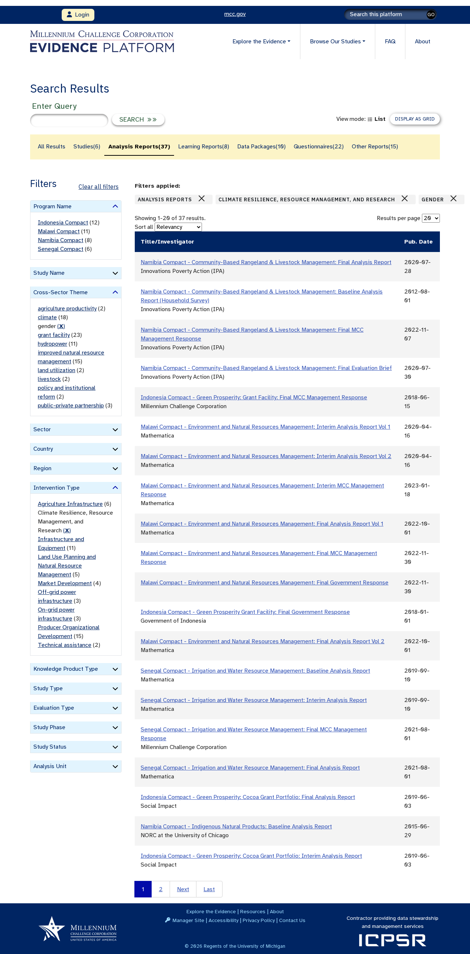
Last (209, 889)
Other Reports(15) (375, 146)
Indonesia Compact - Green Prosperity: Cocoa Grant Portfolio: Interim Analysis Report (251, 856)
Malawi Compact (59, 231)
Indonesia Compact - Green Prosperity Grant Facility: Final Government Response (245, 612)
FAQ (390, 41)
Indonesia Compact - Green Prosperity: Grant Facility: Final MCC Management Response (254, 397)
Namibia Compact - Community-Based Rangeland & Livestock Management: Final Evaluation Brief (266, 368)
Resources (252, 911)
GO (431, 14)
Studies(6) (86, 146)
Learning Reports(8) (203, 146)
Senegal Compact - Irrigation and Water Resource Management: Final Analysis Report (250, 767)
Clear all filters (99, 186)
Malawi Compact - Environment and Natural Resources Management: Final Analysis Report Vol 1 (262, 524)
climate (47, 317)
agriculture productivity (67, 308)
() (61, 326)
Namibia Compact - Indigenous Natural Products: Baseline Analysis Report (236, 826)
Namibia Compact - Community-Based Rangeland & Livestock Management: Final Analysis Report (266, 262)
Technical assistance (64, 645)
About (422, 41)
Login (80, 14)
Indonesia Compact (63, 222)
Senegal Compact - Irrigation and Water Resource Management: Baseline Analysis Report (255, 670)
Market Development (65, 583)
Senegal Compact (60, 249)
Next (183, 889)
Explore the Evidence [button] (259, 41)
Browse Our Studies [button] (335, 41)
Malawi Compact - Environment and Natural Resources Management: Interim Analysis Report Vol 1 (265, 427)
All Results (51, 146)
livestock (49, 379)
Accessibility (223, 920)
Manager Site (188, 920)
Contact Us (292, 920)
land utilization (56, 370)
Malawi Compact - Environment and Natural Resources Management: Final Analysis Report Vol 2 (262, 641)
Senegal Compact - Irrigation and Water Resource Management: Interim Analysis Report (254, 700)
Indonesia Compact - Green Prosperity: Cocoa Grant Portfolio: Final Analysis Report (248, 797)
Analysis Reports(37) (139, 146)
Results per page (398, 218)
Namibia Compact (60, 240)
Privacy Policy (259, 920)
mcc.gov (235, 14)
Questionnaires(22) (319, 146)
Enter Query (54, 106)
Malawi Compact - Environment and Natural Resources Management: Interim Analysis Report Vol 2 (266, 456)
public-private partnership (71, 405)
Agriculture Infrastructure (70, 504)
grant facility (54, 335)
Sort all (144, 227)
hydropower (52, 344)
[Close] (202, 198)
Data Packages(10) (261, 146)
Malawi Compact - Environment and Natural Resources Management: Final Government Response (264, 582)
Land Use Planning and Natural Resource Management (67, 565)
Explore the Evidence (211, 911)
